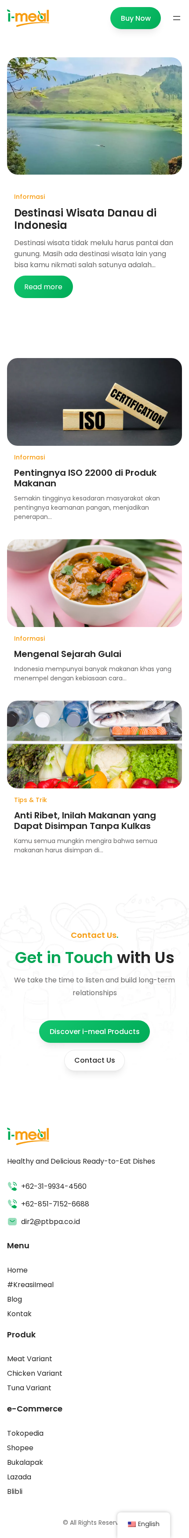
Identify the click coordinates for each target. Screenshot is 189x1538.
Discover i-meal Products (95, 1032)
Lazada (19, 1477)
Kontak (19, 1314)
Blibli (14, 1491)
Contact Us (94, 1060)
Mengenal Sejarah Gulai (67, 654)
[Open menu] (176, 18)
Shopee (20, 1448)
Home (17, 1270)
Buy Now (136, 18)
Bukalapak (25, 1462)
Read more (48, 289)
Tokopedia (25, 1433)
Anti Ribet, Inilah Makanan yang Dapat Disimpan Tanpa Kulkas (85, 820)
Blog (14, 1299)
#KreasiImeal (30, 1285)
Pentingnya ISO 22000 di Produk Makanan (85, 478)
